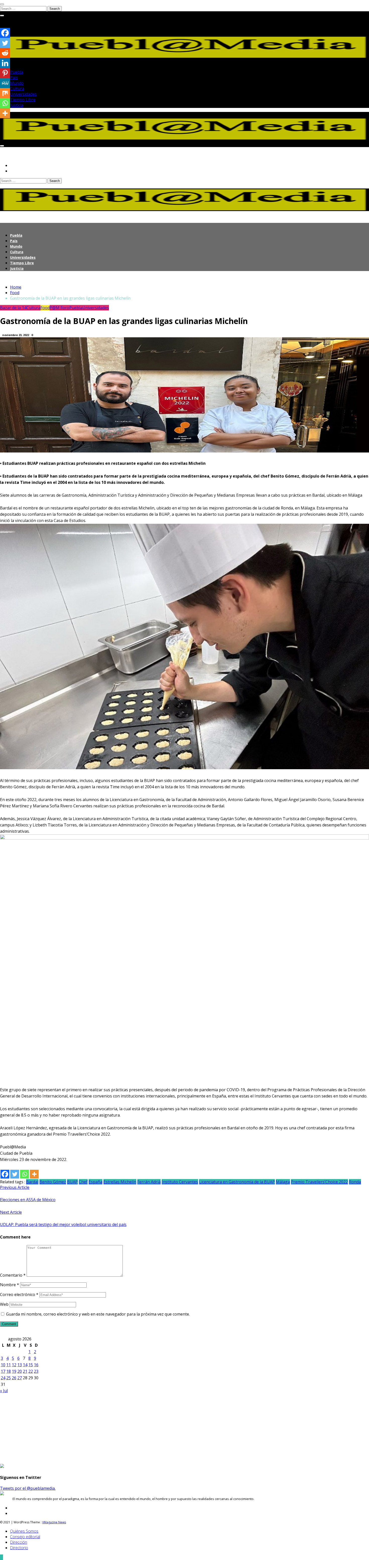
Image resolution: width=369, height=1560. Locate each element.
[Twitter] (14, 1174)
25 (8, 1378)
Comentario (13, 1275)
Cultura (17, 88)
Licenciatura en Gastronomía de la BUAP (237, 1182)
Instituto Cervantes (180, 1182)
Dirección (18, 1542)
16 (36, 1365)
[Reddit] (5, 53)
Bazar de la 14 (13, 307)
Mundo (17, 83)
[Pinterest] (5, 73)
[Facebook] (5, 1174)
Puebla (16, 72)
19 (14, 1371)
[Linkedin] (5, 63)
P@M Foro (59, 307)
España (95, 1182)
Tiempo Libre (22, 99)
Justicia (16, 105)
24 (3, 1378)
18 (8, 1371)
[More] (34, 1174)
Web (4, 1304)
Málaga (283, 1182)
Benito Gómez (52, 1182)
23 (36, 1371)
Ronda (355, 1182)
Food (45, 307)
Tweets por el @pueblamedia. (27, 1488)
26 (14, 1378)
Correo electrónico (19, 1294)
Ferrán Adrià (149, 1182)
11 (8, 1365)
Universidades (23, 94)
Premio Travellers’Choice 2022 (319, 1182)
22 (30, 1371)
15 (30, 1365)
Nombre (9, 1284)
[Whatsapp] (24, 1174)
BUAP (72, 1182)
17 (3, 1371)
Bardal (32, 1182)
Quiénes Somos (24, 1531)
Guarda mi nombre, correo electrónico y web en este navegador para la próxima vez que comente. (98, 1314)
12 (14, 1365)
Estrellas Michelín (119, 1182)
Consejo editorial (25, 1536)
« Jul (4, 1390)
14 (25, 1365)
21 (25, 1371)
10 (3, 1365)
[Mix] (5, 93)
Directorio (19, 1547)
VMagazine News (54, 1522)
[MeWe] (5, 83)
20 (19, 1371)
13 (19, 1365)
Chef (83, 1182)
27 (19, 1378)
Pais (14, 77)
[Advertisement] (150, 1428)
